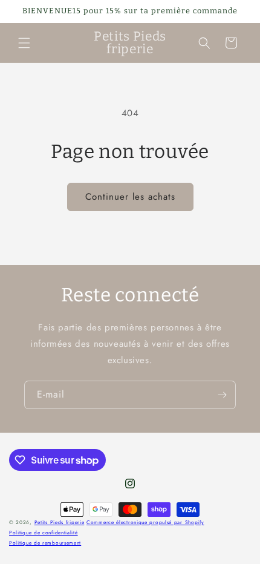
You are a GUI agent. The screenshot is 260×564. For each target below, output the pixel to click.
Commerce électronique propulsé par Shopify (145, 522)
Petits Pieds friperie (59, 522)
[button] (24, 43)
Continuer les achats (130, 196)
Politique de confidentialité (43, 532)
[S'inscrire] (222, 395)
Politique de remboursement (45, 542)
